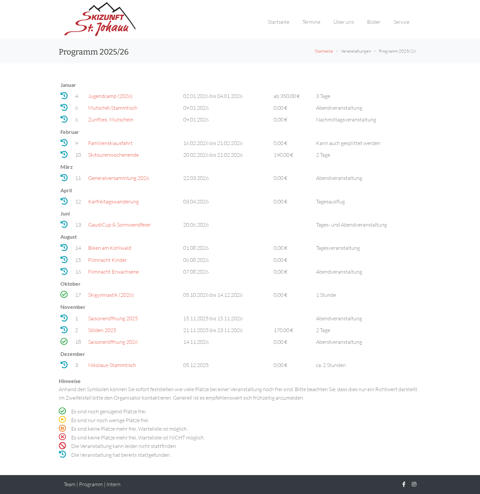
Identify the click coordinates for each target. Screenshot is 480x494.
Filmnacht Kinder (107, 260)
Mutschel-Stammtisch (112, 107)
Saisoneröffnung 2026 (113, 342)
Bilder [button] (373, 22)
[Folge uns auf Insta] (414, 484)
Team (69, 484)
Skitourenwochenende (113, 154)
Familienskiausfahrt (110, 143)
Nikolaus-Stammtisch (112, 365)
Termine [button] (311, 22)
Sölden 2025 (102, 330)
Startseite (324, 51)
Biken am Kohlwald (109, 248)
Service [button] (401, 22)
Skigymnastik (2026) (111, 295)
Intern (113, 484)
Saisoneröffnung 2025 (113, 318)
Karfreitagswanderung (113, 201)
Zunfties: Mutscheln (111, 119)
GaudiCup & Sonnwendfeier (119, 224)
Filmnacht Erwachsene (113, 271)
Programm (91, 484)
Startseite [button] (278, 22)
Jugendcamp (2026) (110, 96)
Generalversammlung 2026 (118, 178)
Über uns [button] (343, 22)
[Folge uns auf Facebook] (404, 484)
